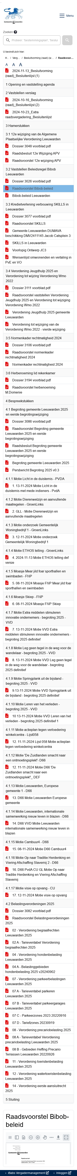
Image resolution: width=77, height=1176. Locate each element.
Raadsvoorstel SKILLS (28, 223)
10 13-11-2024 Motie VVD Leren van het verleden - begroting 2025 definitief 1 (38, 718)
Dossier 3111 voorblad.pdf (30, 288)
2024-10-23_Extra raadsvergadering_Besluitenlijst (28, 114)
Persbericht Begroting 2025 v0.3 (35, 470)
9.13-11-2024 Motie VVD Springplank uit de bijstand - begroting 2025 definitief (38, 693)
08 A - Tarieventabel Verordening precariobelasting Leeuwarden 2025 (32, 1039)
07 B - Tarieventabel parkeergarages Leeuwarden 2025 (35, 1006)
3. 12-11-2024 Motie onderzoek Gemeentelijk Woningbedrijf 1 (31, 539)
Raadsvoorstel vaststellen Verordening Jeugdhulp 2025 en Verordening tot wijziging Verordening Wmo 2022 (37, 300)
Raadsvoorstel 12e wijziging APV (36, 160)
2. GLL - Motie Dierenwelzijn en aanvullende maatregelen (31, 514)
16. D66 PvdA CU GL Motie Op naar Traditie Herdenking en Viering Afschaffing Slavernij (36, 874)
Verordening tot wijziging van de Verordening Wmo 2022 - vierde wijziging (35, 327)
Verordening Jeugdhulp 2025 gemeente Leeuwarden (37, 315)
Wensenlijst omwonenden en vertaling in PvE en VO (38, 260)
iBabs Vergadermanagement (26, 1173)
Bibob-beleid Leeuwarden (30, 195)
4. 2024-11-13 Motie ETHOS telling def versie (37, 560)
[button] (67, 40)
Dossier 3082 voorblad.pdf (31, 911)
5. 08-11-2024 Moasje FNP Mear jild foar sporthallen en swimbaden (38, 585)
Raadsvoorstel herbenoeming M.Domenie (30, 390)
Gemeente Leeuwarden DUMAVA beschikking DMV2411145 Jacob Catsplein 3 (38, 233)
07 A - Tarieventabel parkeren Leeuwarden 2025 (30, 993)
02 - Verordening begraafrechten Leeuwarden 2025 (32, 933)
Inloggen (61, 1173)
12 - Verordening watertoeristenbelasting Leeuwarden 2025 (38, 1076)
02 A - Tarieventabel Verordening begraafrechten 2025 (32, 945)
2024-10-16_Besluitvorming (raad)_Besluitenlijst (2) (29, 102)
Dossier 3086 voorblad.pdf (31, 421)
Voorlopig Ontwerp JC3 (28, 250)
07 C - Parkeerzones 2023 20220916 (38, 1015)
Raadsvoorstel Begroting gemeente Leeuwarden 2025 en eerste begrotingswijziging (34, 433)
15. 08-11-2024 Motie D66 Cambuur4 (38, 849)
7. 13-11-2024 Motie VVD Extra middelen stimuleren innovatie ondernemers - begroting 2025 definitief (38, 634)
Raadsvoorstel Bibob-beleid (32, 188)
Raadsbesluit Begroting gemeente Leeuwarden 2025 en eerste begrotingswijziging (33, 450)
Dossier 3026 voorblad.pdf (31, 181)
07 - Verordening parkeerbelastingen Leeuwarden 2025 (35, 981)
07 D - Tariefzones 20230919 (32, 1023)
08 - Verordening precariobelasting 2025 (41, 1030)
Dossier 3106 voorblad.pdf (31, 345)
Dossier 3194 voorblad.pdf (31, 380)
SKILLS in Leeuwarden (28, 243)
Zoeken (8, 32)
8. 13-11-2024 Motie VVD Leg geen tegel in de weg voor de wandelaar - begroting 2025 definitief (38, 665)
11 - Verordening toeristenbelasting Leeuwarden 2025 (34, 1064)
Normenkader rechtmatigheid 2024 (37, 364)
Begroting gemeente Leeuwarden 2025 (40, 463)
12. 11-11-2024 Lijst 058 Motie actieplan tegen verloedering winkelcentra (37, 744)
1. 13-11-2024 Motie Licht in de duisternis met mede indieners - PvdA (32, 488)
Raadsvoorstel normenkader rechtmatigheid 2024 (29, 355)
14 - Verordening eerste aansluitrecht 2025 (35, 1088)
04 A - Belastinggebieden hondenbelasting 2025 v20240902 (30, 969)
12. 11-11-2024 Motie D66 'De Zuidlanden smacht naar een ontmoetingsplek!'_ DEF (30, 772)
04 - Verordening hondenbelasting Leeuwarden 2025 (33, 957)
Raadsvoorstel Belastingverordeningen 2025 (37, 920)
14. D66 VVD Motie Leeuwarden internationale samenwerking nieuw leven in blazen (37, 828)
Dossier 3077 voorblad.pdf (31, 216)
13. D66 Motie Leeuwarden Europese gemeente (36, 800)
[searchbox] (32, 40)
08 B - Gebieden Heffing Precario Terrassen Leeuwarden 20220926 (33, 1052)
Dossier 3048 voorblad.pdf (31, 146)
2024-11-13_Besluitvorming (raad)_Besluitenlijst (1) (29, 73)
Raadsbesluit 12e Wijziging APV (35, 153)
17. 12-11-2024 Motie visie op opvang (39, 895)
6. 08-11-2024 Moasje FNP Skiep (36, 604)
